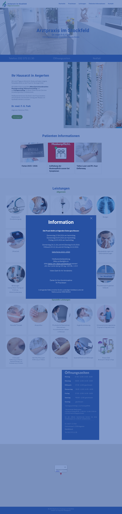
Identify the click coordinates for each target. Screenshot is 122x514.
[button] (91, 218)
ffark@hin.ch (64, 261)
